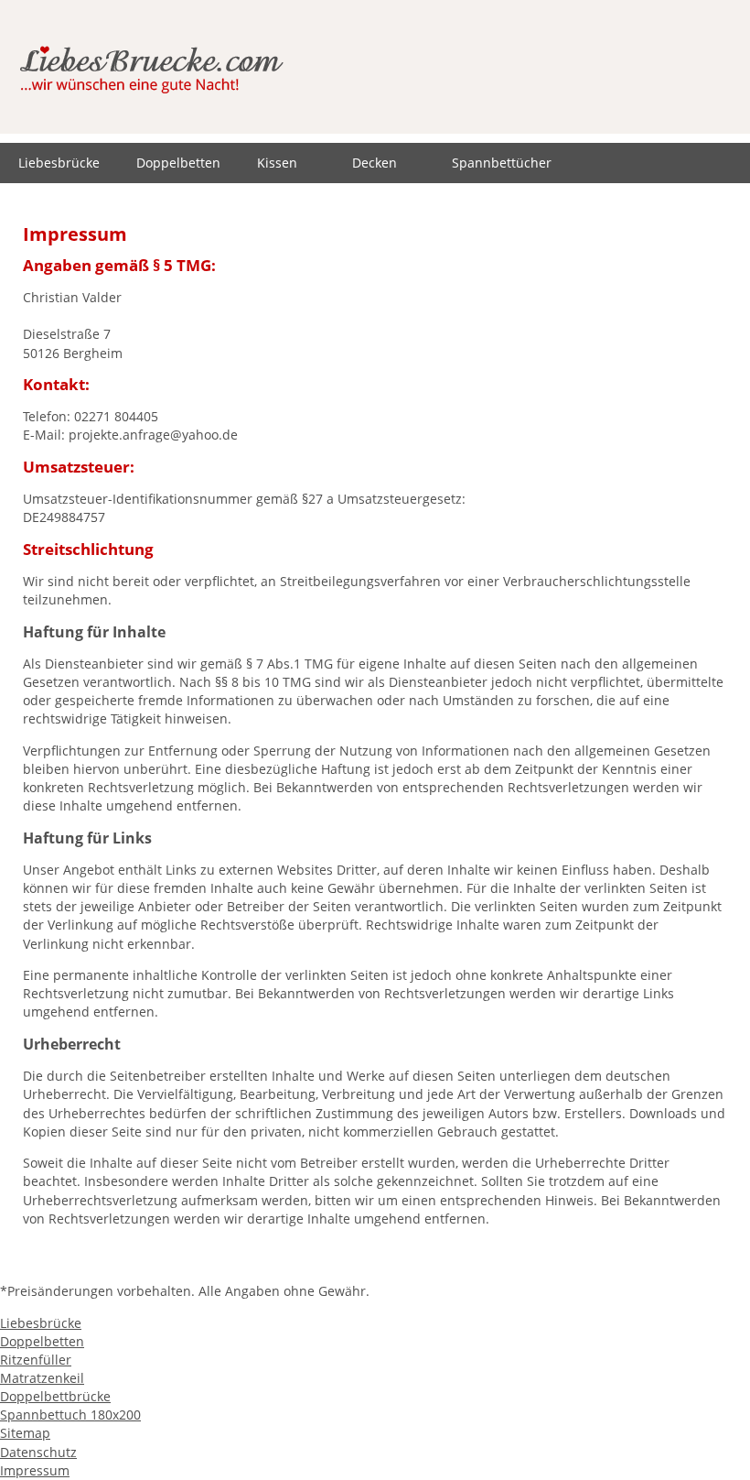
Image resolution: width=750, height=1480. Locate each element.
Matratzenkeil (42, 1378)
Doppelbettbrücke (55, 1396)
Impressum (35, 1470)
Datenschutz (38, 1452)
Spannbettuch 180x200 (70, 1414)
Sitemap (25, 1433)
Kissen (277, 162)
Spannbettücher (502, 162)
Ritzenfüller (35, 1359)
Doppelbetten (178, 162)
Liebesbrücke (59, 162)
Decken (374, 162)
